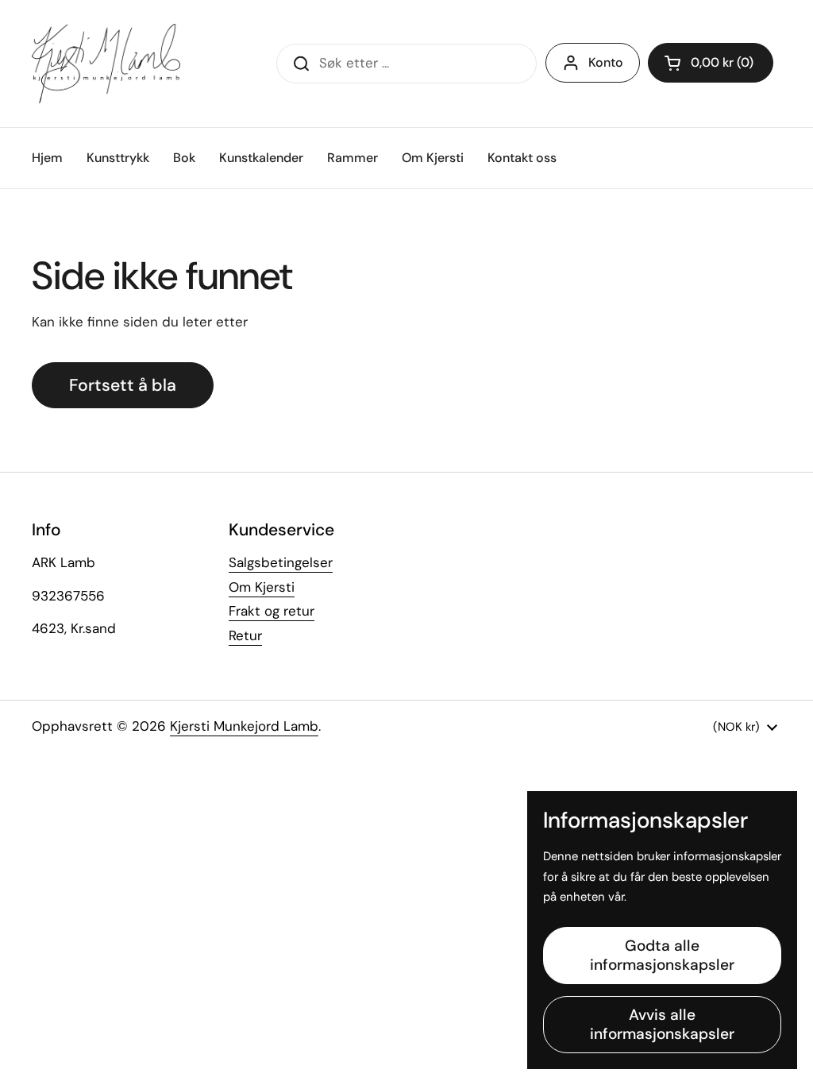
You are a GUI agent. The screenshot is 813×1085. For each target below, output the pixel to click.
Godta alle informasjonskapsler (662, 955)
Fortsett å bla (122, 385)
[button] (710, 63)
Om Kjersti (262, 587)
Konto (605, 62)
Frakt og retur (271, 611)
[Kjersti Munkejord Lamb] (106, 63)
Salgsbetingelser (281, 562)
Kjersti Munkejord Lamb (244, 726)
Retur (245, 635)
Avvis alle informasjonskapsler (662, 1024)
